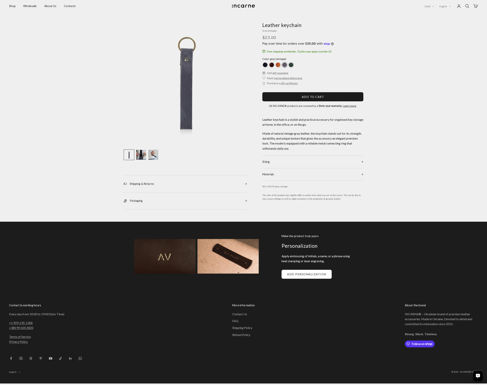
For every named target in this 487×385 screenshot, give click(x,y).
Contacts (70, 6)
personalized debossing (288, 78)
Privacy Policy (18, 341)
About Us (50, 6)
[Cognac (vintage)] (278, 65)
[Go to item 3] (153, 154)
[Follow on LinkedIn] (70, 358)
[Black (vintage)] (265, 65)
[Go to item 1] (129, 154)
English (443, 6)
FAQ (235, 321)
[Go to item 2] (141, 154)
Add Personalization (306, 274)
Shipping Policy (242, 327)
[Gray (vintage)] (284, 65)
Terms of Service (20, 336)
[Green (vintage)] (291, 65)
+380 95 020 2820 (21, 327)
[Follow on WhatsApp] (80, 358)
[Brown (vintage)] (272, 65)
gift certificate (289, 83)
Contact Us (239, 314)
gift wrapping (280, 73)
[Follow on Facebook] (11, 358)
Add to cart (313, 96)
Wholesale (30, 6)
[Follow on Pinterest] (41, 358)
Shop (12, 6)
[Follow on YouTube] (51, 358)
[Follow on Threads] (31, 358)
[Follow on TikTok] (60, 358)
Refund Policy (241, 335)
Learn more (349, 105)
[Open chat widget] (478, 376)
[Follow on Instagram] (21, 358)
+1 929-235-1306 (21, 323)
